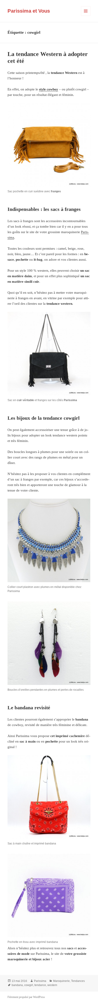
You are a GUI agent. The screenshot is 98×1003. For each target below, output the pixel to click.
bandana (17, 985)
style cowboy (48, 89)
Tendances (78, 981)
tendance (40, 985)
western (52, 985)
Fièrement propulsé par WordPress (26, 997)
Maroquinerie (61, 981)
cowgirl (28, 985)
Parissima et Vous (29, 11)
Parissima (40, 981)
